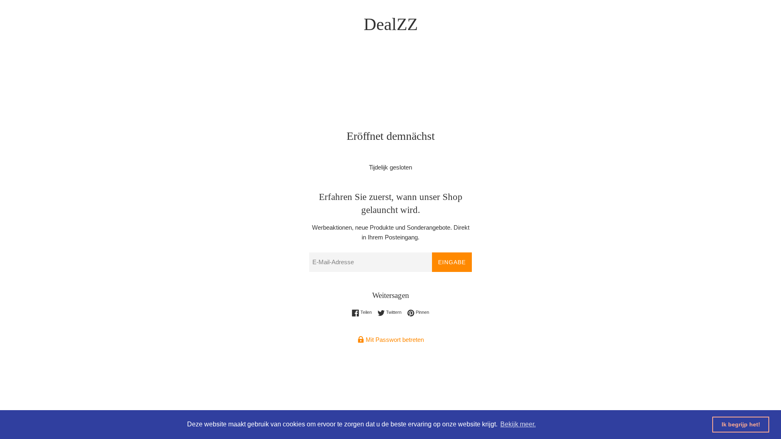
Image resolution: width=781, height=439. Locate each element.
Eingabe (452, 262)
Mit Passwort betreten (394, 339)
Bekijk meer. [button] (518, 424)
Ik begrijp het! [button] (741, 424)
